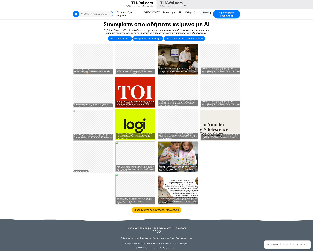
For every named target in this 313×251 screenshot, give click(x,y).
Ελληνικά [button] (190, 12)
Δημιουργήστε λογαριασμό (227, 14)
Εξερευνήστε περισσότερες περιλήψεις (156, 209)
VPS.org (155, 248)
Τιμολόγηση (169, 12)
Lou (176, 248)
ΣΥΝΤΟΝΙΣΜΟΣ (151, 12)
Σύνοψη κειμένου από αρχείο (148, 38)
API (180, 12)
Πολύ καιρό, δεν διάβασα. (126, 14)
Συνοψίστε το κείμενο (119, 38)
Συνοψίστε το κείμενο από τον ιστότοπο (184, 38)
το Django (185, 244)
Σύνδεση (206, 12)
